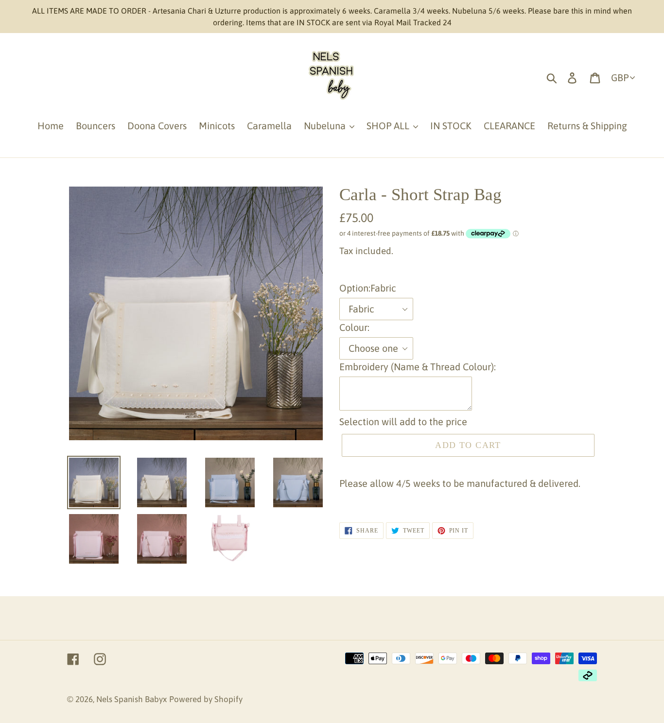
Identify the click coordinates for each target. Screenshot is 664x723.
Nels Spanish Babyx (131, 699)
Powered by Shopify (206, 699)
